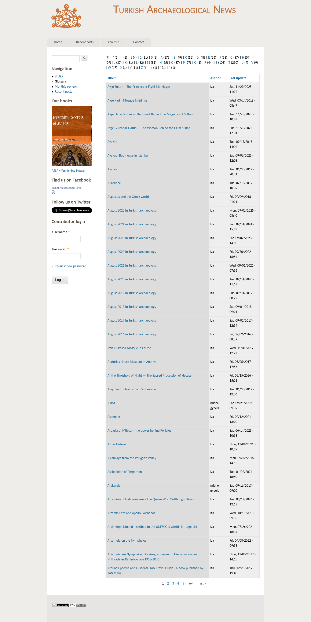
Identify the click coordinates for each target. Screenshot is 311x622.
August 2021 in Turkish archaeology (131, 265)
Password (60, 249)
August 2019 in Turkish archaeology (131, 293)
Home (58, 42)
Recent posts (85, 42)
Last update (238, 78)
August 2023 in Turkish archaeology (131, 238)
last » (202, 583)
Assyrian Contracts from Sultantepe (131, 389)
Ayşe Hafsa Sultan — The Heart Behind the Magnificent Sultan (150, 114)
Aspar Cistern (116, 444)
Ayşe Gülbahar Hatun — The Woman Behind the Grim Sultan (148, 128)
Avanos (112, 169)
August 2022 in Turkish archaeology (131, 252)
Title (110, 78)
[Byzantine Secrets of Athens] (72, 165)
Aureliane (114, 183)
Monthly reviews (66, 86)
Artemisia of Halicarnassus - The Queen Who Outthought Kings (150, 499)
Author (215, 78)
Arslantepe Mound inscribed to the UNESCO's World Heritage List (152, 527)
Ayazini (112, 142)
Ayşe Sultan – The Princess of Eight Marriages (138, 87)
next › (191, 583)
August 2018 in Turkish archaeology (131, 307)
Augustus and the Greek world (128, 197)
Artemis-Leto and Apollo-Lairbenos (131, 513)
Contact (138, 42)
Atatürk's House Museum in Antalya (132, 362)
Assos (111, 403)
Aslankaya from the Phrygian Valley (131, 458)
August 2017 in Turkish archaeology (131, 320)
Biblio (59, 76)
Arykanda (113, 485)
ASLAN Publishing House (68, 171)
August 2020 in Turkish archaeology (131, 279)
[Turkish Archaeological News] (53, 193)
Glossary (60, 81)
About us (113, 42)
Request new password (70, 266)
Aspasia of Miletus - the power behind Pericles (139, 430)
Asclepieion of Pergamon (124, 472)
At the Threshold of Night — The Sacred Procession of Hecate (149, 375)
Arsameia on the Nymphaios (126, 540)
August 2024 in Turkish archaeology (131, 224)
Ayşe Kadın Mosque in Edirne (127, 100)
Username (61, 232)
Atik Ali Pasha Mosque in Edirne (129, 348)
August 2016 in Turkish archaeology (131, 334)
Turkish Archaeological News (174, 10)
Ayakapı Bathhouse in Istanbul (128, 155)
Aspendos (113, 417)
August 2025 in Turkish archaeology (131, 210)
